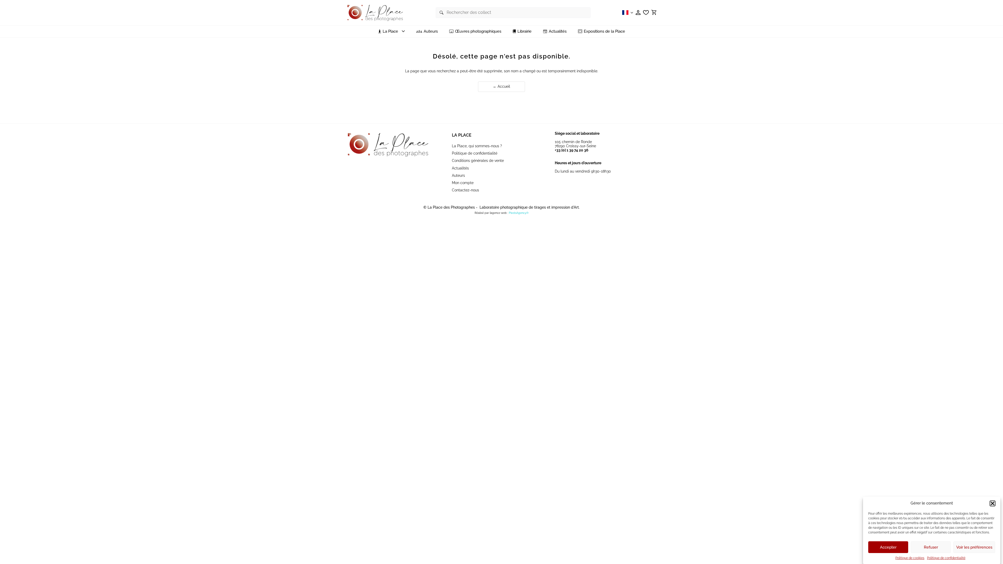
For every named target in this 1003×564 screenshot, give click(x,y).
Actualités (558, 31)
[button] (992, 503)
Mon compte (463, 183)
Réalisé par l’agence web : (491, 213)
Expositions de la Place (604, 31)
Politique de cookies (909, 558)
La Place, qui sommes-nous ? (477, 146)
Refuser (931, 547)
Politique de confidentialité (946, 558)
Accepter (888, 547)
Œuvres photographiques (478, 31)
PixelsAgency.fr (519, 213)
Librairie (524, 31)
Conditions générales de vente (478, 160)
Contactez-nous (465, 190)
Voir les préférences (974, 547)
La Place (461, 135)
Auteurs (431, 31)
